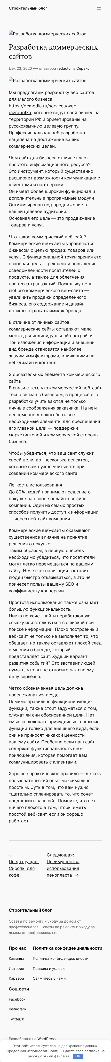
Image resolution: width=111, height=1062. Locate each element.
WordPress (46, 1038)
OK (77, 1056)
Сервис (83, 68)
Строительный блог (28, 8)
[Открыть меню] (99, 8)
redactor (64, 68)
